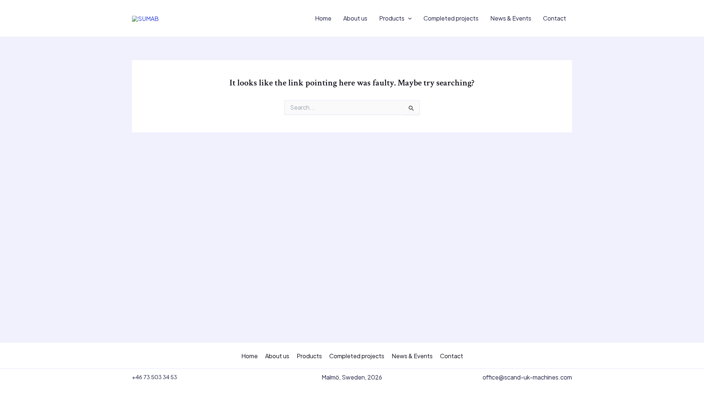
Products (391, 18)
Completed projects (450, 18)
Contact (554, 18)
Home (323, 18)
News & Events (510, 18)
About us (355, 18)
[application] (408, 18)
